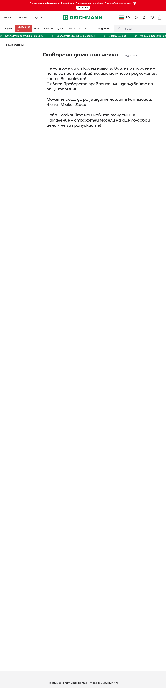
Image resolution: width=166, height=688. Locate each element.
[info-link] (134, 3)
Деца (80, 104)
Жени (52, 104)
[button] (83, 8)
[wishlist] (151, 17)
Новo (52, 115)
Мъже (66, 104)
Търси (127, 28)
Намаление (58, 120)
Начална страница (14, 45)
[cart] (159, 17)
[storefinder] (136, 17)
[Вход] (144, 17)
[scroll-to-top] (158, 680)
